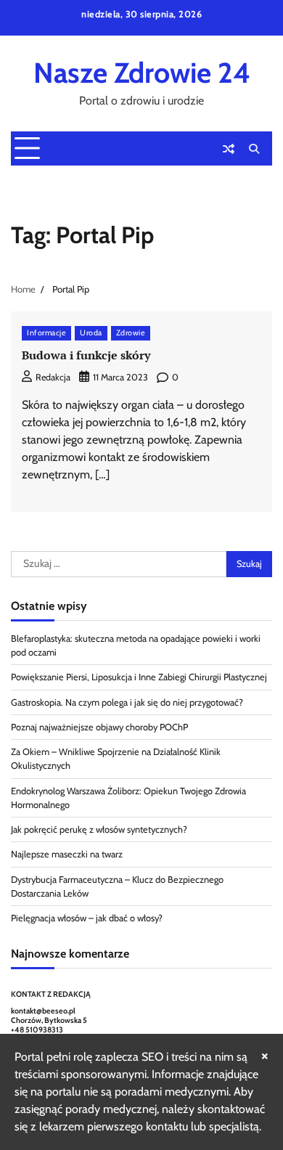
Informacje (46, 333)
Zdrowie (131, 333)
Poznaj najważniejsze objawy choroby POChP (99, 727)
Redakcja (53, 377)
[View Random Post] (228, 149)
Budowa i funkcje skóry (86, 355)
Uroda (91, 333)
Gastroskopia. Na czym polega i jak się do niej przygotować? (127, 702)
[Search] (254, 149)
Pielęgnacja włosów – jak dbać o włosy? (87, 918)
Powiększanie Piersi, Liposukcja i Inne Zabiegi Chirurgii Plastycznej (139, 677)
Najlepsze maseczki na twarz (67, 854)
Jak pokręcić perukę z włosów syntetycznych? (99, 829)
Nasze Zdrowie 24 (141, 72)
